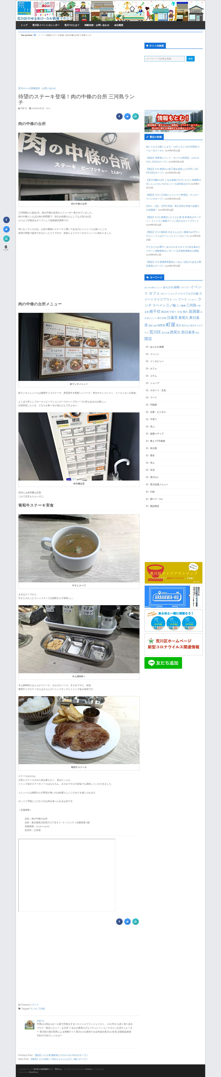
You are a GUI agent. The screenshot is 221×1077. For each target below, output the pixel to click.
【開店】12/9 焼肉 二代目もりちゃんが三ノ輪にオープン (59, 1059)
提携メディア (157, 433)
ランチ (33, 1008)
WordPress (33, 1072)
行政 (152, 491)
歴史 (151, 325)
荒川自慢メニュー (159, 484)
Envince (88, 1069)
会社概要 (118, 25)
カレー (164, 293)
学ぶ (152, 426)
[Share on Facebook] (119, 118)
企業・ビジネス (158, 412)
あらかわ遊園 (171, 287)
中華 (199, 306)
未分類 (153, 448)
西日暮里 (188, 332)
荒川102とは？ (72, 25)
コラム (153, 375)
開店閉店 (154, 506)
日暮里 (172, 317)
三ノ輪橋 (181, 305)
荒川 (178, 325)
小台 (179, 311)
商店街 (165, 311)
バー (175, 299)
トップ (24, 25)
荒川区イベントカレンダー (46, 25)
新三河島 (161, 318)
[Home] (34, 34)
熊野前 (161, 325)
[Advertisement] (79, 62)
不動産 (153, 404)
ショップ (172, 293)
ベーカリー (192, 300)
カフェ (154, 293)
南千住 (154, 311)
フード (35, 1004)
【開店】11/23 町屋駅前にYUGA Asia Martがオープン (61, 1055)
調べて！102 (156, 499)
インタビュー (157, 361)
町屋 (170, 324)
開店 (148, 338)
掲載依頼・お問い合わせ (96, 25)
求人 (152, 462)
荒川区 (155, 332)
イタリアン (185, 287)
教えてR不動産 (157, 441)
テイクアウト (163, 299)
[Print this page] (135, 118)
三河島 (41, 1008)
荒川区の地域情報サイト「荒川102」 (48, 1069)
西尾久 (175, 332)
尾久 (185, 311)
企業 (146, 312)
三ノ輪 (171, 305)
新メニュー (152, 318)
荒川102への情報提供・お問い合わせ (37, 88)
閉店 (197, 333)
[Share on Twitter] (127, 118)
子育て (173, 311)
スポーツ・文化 (158, 390)
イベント (154, 354)
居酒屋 (194, 311)
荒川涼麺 (165, 333)
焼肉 (155, 326)
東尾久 (183, 318)
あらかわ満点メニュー (153, 287)
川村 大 (40, 1021)
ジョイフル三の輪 (188, 293)
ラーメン (159, 305)
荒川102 (185, 325)
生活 (152, 470)
